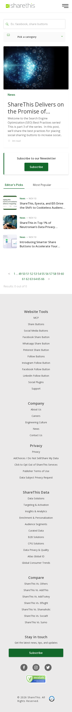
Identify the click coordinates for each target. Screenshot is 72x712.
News (36, 428)
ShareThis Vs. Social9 (36, 615)
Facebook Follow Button (36, 369)
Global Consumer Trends (36, 562)
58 (54, 274)
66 (42, 279)
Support (36, 388)
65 (39, 279)
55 (43, 274)
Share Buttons (36, 324)
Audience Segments (36, 524)
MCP (36, 317)
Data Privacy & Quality (36, 550)
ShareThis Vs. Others (36, 583)
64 (35, 279)
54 (39, 274)
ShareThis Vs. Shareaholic (36, 609)
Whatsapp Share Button (36, 343)
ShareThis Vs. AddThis (36, 590)
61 (23, 279)
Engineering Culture (36, 422)
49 (20, 274)
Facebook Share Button (36, 337)
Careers (36, 416)
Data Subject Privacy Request (36, 477)
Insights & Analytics (36, 511)
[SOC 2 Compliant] (52, 699)
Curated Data (36, 530)
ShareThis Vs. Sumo (36, 622)
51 (27, 274)
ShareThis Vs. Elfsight (36, 603)
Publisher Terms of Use (36, 471)
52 (31, 274)
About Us (36, 409)
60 (62, 274)
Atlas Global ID (36, 556)
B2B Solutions (36, 537)
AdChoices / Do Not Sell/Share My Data (36, 458)
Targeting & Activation (36, 504)
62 (27, 279)
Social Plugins (36, 382)
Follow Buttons (36, 356)
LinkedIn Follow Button (36, 375)
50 (24, 274)
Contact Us (36, 435)
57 (50, 274)
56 (47, 274)
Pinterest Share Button (36, 350)
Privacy (36, 451)
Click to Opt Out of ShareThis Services (36, 464)
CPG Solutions (36, 543)
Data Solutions (36, 498)
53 (35, 274)
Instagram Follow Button (36, 362)
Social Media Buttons (36, 330)
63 (31, 279)
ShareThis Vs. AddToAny (36, 596)
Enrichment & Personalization (36, 517)
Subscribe (36, 167)
